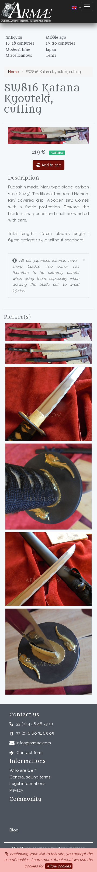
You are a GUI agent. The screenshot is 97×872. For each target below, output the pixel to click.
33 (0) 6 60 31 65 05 (35, 733)
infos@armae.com (33, 743)
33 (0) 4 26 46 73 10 (34, 723)
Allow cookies (59, 866)
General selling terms (30, 777)
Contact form (29, 752)
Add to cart (50, 165)
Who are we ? (22, 770)
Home (13, 72)
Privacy (16, 790)
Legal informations (27, 783)
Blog (14, 830)
